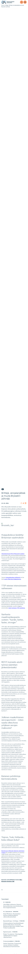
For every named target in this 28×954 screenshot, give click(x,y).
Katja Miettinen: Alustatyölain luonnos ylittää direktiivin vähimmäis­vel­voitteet (11, 915)
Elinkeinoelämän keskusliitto (7, 2)
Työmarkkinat (8, 911)
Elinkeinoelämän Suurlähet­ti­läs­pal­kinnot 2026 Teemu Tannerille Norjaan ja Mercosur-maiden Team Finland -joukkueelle (13, 925)
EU (2, 489)
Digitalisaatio (7, 931)
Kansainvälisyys (7, 921)
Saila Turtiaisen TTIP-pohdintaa (16, 608)
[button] (21, 2)
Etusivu (3, 5)
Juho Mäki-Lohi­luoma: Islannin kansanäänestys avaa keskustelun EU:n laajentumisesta (13, 906)
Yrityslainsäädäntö (8, 941)
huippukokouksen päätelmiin (13, 577)
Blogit (7, 5)
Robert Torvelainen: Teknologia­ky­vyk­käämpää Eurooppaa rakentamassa (13, 935)
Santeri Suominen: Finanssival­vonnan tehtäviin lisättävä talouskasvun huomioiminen (12, 945)
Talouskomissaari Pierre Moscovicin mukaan (12, 553)
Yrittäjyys (15, 921)
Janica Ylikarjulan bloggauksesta (12, 579)
